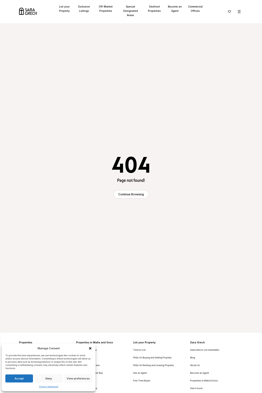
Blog (192, 357)
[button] (90, 348)
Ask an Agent (140, 373)
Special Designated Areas (130, 11)
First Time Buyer (141, 380)
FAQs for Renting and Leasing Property (153, 365)
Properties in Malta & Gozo (204, 380)
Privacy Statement (48, 386)
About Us (195, 365)
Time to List (139, 350)
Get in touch (196, 388)
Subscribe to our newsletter (204, 350)
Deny (48, 378)
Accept (19, 378)
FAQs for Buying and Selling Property (152, 357)
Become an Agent (199, 373)
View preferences (78, 378)
